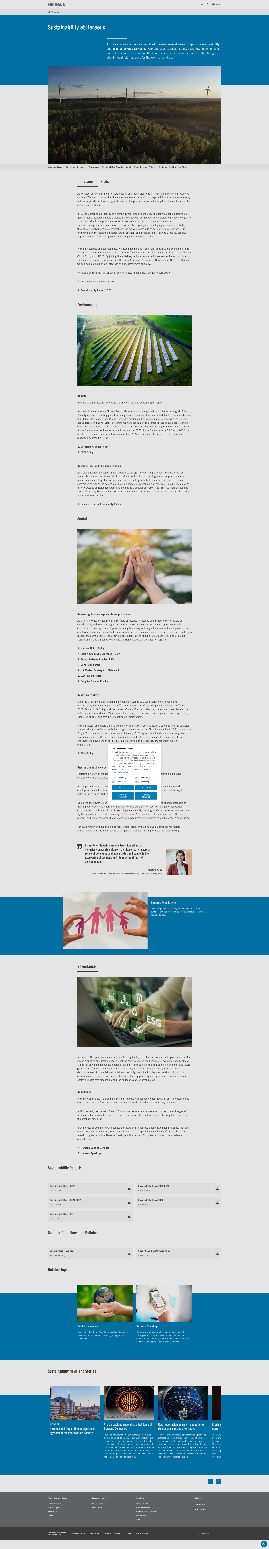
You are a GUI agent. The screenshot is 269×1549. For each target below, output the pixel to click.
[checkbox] (114, 778)
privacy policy (122, 772)
